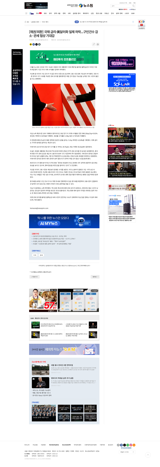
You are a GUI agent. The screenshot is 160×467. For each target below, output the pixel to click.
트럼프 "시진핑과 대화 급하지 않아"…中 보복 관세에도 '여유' (52, 244)
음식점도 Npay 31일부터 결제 (42, 395)
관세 (41, 255)
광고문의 (110, 445)
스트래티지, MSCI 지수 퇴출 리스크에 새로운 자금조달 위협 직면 (76, 325)
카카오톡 (31, 44)
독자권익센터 (77, 445)
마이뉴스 (133, 9)
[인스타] (130, 445)
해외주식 (123, 9)
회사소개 (26, 445)
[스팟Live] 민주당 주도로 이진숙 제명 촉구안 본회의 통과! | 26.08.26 (121, 140)
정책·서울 (57, 13)
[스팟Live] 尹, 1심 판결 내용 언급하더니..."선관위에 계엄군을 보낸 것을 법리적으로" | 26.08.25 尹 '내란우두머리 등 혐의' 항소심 (121, 174)
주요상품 (35, 445)
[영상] (122, 135)
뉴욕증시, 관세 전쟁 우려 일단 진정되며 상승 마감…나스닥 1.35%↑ (54, 239)
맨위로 (95, 276)
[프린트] (97, 44)
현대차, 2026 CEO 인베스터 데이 (77, 408)
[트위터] (124, 445)
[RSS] (134, 445)
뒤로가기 (35, 276)
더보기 (133, 21)
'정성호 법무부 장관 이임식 (41, 417)
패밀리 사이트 (124, 452)
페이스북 (33, 44)
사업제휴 (43, 445)
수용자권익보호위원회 (91, 445)
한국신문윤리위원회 (126, 448)
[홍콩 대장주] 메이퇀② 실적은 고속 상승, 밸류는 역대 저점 (76, 335)
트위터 (36, 44)
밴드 (39, 44)
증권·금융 (99, 13)
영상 (37, 13)
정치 (50, 13)
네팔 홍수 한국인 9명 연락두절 (62, 365)
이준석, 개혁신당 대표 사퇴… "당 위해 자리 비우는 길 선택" (64, 417)
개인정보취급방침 (54, 445)
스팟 (111, 125)
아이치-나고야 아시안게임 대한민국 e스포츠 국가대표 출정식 (90, 417)
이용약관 (102, 445)
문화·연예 (119, 13)
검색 (134, 6)
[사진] (40, 369)
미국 (34, 255)
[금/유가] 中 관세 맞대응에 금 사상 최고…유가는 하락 (50, 236)
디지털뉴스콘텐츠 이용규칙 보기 (41, 272)
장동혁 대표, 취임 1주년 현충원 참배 (77, 417)
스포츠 (127, 13)
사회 (69, 13)
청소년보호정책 (66, 445)
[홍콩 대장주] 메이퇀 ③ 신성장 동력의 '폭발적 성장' (51, 335)
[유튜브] (118, 445)
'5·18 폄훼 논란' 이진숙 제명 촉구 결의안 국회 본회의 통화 (90, 408)
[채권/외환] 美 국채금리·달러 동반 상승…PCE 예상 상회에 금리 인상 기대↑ (102, 22)
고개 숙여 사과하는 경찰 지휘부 (64, 408)
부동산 (107, 13)
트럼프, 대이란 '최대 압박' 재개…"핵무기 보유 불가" (49, 241)
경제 (64, 13)
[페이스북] (121, 445)
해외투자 (86, 13)
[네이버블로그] (127, 445)
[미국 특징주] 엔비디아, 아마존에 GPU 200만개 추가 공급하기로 (51, 325)
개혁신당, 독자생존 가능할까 (41, 390)
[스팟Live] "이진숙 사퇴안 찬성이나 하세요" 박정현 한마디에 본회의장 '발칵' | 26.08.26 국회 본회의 (121, 157)
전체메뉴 (26, 13)
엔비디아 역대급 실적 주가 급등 (62, 378)
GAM (132, 13)
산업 (92, 13)
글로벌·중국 (77, 13)
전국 (112, 13)
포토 (45, 13)
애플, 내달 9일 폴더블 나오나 (42, 393)
